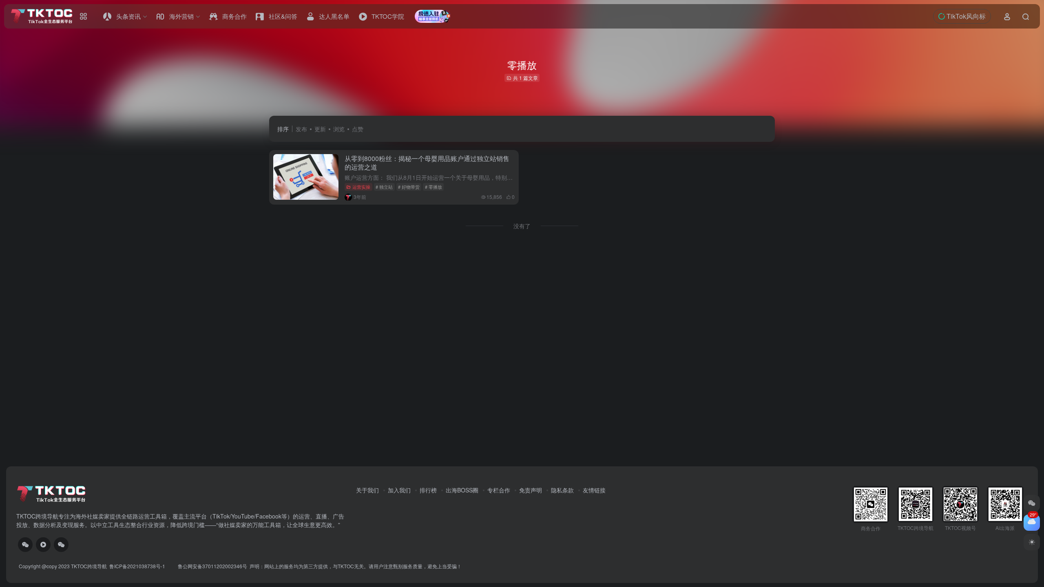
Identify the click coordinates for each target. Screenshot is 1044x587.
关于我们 (367, 490)
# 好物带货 (409, 186)
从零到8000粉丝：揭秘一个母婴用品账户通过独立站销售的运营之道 (427, 163)
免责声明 (530, 490)
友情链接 (594, 490)
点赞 (357, 129)
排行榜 (428, 490)
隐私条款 (562, 490)
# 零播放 (433, 186)
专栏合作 (498, 490)
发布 (301, 129)
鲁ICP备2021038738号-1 (137, 566)
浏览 (339, 129)
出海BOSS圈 (462, 490)
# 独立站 (384, 186)
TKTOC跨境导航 (89, 566)
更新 (320, 129)
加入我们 (399, 490)
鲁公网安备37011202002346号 (212, 566)
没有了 (522, 226)
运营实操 (361, 186)
